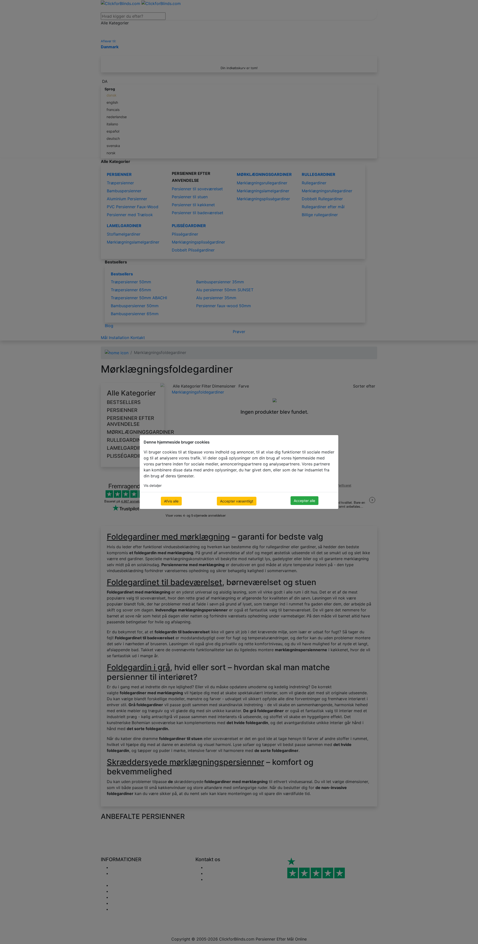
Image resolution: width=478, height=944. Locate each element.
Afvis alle (171, 501)
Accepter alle (304, 500)
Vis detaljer (153, 485)
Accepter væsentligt (236, 501)
